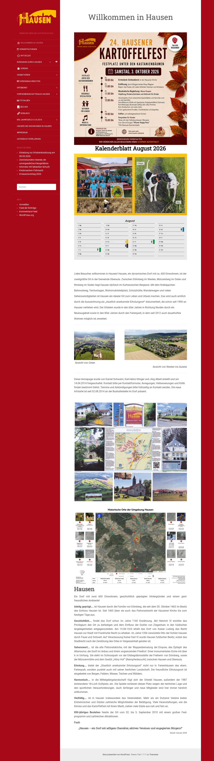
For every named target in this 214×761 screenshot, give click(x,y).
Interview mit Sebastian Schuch (34, 167)
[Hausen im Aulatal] (36, 17)
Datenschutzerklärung (29, 139)
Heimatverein (23, 75)
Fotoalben (24, 100)
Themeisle (153, 754)
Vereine (24, 68)
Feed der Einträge (27, 208)
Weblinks (25, 113)
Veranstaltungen (28, 49)
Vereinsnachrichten (30, 81)
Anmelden (24, 204)
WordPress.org (26, 215)
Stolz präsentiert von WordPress (116, 754)
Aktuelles (26, 56)
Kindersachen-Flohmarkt (31, 170)
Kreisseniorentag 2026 (30, 174)
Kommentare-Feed (28, 211)
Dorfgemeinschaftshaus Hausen (33, 94)
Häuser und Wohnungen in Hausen (34, 126)
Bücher (24, 107)
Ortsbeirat (22, 88)
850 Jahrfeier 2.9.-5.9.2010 (29, 120)
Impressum (22, 132)
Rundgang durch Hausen (29, 62)
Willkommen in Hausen (32, 43)
